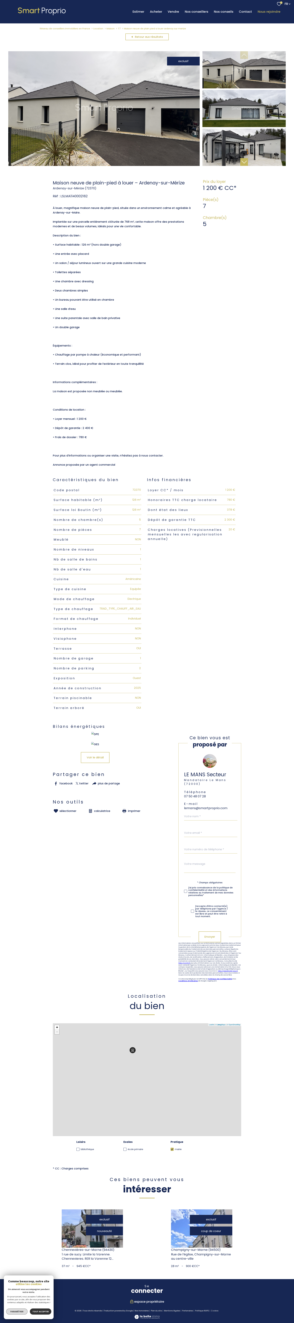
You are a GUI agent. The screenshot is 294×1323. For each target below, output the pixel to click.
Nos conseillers (196, 11)
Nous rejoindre (269, 11)
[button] (244, 162)
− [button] (57, 1032)
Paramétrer (16, 1311)
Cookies (215, 1311)
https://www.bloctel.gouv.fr (228, 971)
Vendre (173, 11)
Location (98, 28)
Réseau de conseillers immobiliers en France (65, 28)
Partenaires (187, 1310)
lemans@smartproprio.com (205, 808)
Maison (111, 28)
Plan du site (156, 1310)
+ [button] (57, 1027)
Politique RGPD (202, 1310)
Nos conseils (223, 11)
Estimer (138, 11)
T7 (119, 28)
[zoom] (104, 165)
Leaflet (211, 1024)
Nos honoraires (142, 1310)
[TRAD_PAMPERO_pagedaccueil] (42, 15)
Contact (245, 11)
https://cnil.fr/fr (184, 963)
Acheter (156, 11)
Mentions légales (172, 1310)
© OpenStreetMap (233, 1024)
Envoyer (209, 937)
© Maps (220, 1024)
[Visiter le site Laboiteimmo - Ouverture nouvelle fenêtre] (147, 1318)
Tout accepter (40, 1311)
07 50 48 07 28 (195, 796)
